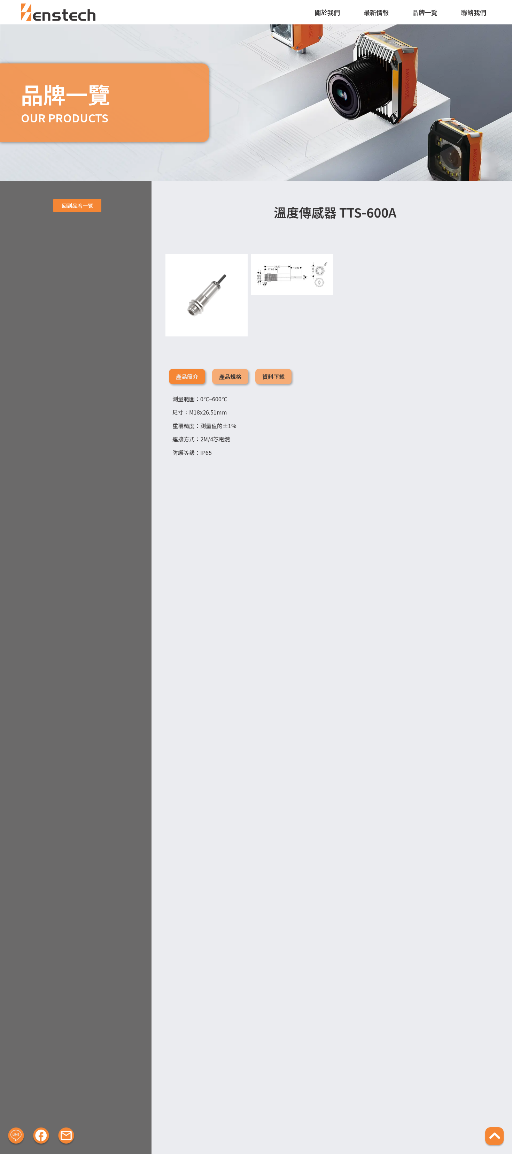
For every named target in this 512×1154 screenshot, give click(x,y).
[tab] (187, 376)
